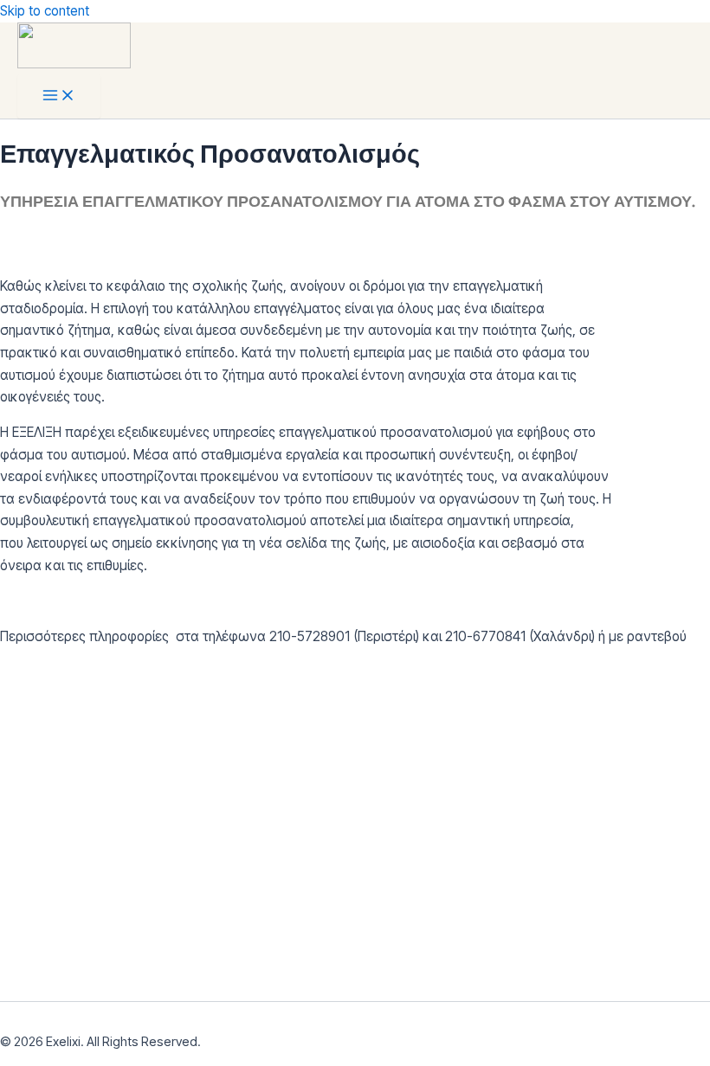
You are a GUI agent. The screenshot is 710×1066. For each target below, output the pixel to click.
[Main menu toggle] (58, 96)
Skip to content (44, 11)
